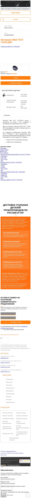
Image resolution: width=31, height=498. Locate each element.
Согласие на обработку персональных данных (12, 453)
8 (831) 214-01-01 (8, 27)
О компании (9, 379)
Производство (10, 388)
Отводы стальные (7, 412)
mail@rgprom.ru (9, 35)
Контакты (9, 399)
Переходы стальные (22, 415)
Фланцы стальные (7, 415)
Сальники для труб (7, 433)
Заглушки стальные (21, 418)
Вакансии (8, 396)
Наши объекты (10, 402)
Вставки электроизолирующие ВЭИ (22, 427)
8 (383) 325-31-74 (5, 371)
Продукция (9, 382)
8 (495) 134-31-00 (5, 367)
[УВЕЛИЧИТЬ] (10, 46)
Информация (9, 391)
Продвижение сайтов (13, 465)
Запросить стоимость (16, 83)
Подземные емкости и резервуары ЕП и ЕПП (22, 433)
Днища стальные (21, 412)
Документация (10, 393)
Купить (16, 77)
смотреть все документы (16, 193)
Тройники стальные (8, 418)
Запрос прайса (15, 12)
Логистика (9, 385)
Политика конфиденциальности (8, 451)
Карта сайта (4, 455)
